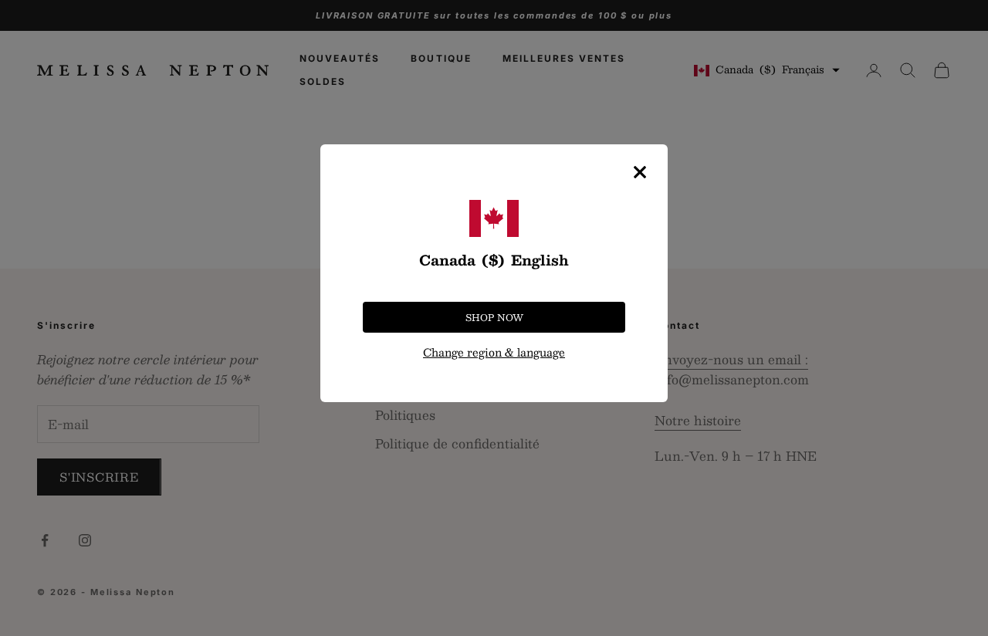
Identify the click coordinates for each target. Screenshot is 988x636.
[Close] (639, 172)
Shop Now (494, 317)
